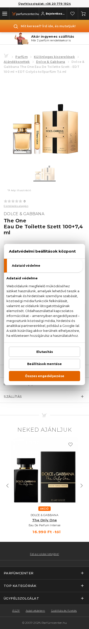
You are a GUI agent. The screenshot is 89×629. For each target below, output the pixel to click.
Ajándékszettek (17, 62)
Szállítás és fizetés (64, 610)
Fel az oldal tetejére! (44, 553)
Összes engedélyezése (44, 376)
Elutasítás (44, 352)
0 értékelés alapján (16, 206)
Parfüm (21, 57)
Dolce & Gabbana (50, 62)
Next (82, 486)
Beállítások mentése (44, 364)
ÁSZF (16, 610)
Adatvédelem (35, 610)
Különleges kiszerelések (54, 57)
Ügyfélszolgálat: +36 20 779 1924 (44, 3)
